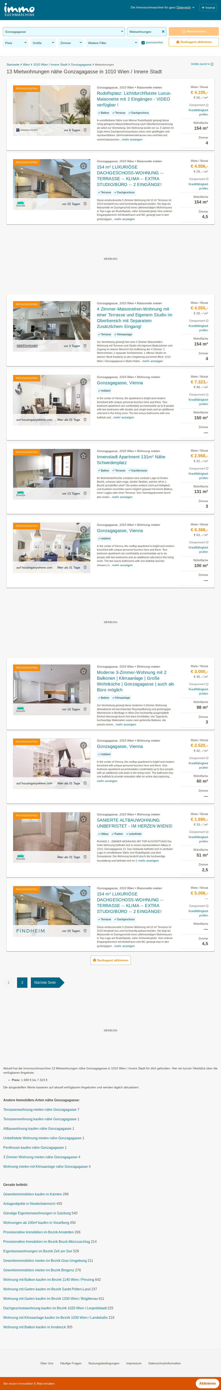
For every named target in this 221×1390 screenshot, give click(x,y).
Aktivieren (207, 1383)
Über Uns (46, 1363)
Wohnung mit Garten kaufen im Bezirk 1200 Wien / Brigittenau (50, 1298)
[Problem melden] (85, 130)
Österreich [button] (184, 7)
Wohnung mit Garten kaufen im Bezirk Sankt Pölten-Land (46, 1289)
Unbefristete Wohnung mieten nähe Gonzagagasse (42, 1138)
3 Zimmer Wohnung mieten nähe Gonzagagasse (40, 1157)
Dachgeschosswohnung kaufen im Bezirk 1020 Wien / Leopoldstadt (55, 1308)
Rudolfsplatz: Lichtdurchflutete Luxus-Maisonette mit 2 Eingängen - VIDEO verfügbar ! (134, 99)
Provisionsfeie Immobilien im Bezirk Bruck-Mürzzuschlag (46, 1241)
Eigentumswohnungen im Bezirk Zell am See (37, 1251)
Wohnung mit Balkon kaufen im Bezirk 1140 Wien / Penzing (48, 1279)
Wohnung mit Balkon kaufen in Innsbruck (34, 1327)
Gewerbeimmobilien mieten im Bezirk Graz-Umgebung (45, 1260)
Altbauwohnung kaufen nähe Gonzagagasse (37, 1128)
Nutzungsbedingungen (103, 1363)
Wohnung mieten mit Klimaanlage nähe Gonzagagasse (45, 1166)
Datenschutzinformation (164, 1363)
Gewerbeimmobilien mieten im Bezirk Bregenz (38, 1270)
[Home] (19, 10)
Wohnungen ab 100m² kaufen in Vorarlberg (36, 1223)
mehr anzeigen (132, 139)
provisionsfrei (154, 42)
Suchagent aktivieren (196, 42)
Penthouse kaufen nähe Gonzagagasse (33, 1147)
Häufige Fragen (71, 1363)
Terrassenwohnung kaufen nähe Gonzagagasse (40, 1119)
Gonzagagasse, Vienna (120, 382)
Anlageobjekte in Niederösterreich (29, 1204)
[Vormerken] (83, 92)
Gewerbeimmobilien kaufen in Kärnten (32, 1194)
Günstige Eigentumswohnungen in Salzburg (37, 1213)
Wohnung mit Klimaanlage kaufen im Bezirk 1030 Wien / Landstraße (55, 1317)
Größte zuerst (199, 64)
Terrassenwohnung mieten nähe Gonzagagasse (40, 1109)
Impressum (134, 1363)
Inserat (210, 7)
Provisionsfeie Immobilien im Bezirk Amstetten (38, 1232)
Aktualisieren (196, 31)
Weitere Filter (97, 43)
